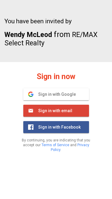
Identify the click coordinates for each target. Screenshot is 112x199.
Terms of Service (55, 145)
